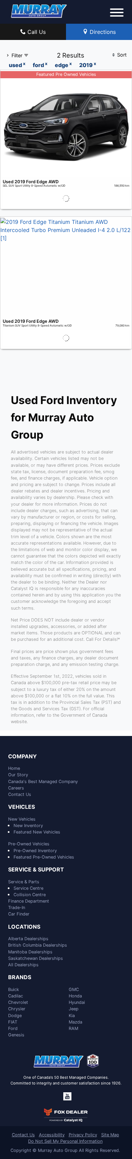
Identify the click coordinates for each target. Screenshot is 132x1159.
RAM (73, 1028)
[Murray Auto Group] (39, 10)
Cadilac (15, 995)
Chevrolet (18, 1002)
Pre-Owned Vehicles (28, 843)
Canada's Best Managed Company (43, 781)
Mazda (75, 1022)
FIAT (12, 1022)
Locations (24, 927)
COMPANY (22, 757)
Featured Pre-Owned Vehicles (44, 857)
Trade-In (16, 907)
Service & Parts (23, 881)
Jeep (74, 1008)
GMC (74, 989)
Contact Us (19, 794)
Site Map (110, 1134)
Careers (16, 788)
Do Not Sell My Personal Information (65, 1141)
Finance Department (28, 901)
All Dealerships (23, 964)
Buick (13, 989)
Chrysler (16, 1008)
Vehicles (21, 807)
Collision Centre (30, 894)
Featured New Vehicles (37, 832)
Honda (75, 995)
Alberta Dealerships (28, 938)
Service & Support (36, 870)
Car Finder (18, 913)
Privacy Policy (83, 1134)
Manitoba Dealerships (30, 951)
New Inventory (28, 825)
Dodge (15, 1015)
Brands (19, 977)
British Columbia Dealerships (37, 945)
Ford (13, 1028)
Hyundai (77, 1002)
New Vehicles (22, 819)
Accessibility (52, 1134)
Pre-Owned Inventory (35, 850)
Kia (72, 1015)
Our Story (18, 774)
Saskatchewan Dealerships (35, 958)
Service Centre (28, 888)
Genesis (16, 1034)
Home (14, 768)
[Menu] (117, 13)
